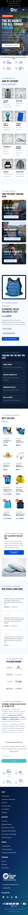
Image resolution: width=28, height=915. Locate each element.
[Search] (26, 10)
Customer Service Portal (8, 828)
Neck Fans (4, 802)
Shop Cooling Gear (11, 45)
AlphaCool (4, 812)
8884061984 (6, 888)
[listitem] (14, 5)
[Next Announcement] (27, 5)
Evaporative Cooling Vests (8, 799)
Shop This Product (10, 339)
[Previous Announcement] (1, 5)
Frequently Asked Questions (9, 831)
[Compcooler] (18, 668)
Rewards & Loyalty (6, 837)
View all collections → (9, 84)
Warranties (4, 864)
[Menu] (2, 10)
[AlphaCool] (9, 668)
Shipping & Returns (7, 824)
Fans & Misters (5, 809)
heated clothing (14, 719)
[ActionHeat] (9, 689)
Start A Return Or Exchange (9, 834)
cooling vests (12, 715)
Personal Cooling (6, 806)
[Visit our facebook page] (7, 1)
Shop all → (5, 421)
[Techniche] (18, 689)
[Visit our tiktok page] (12, 1)
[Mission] (18, 675)
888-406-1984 (18, 1)
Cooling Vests (5, 796)
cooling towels (13, 717)
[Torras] (9, 682)
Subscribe (14, 760)
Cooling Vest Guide (7, 849)
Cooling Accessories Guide (9, 853)
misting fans (5, 717)
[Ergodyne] (9, 675)
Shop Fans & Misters (11, 50)
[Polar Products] (18, 682)
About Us (4, 861)
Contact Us (4, 821)
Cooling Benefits (6, 846)
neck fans (19, 715)
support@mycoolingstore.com (14, 3)
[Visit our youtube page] (14, 1)
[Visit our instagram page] (9, 1)
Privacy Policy (5, 868)
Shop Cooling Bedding (14, 552)
